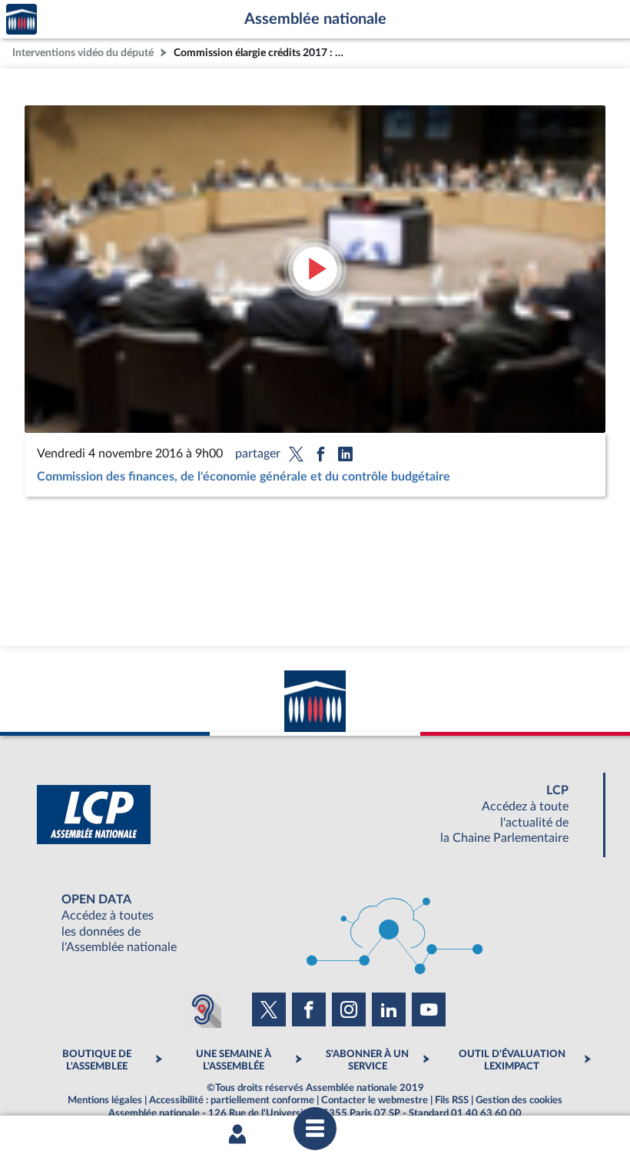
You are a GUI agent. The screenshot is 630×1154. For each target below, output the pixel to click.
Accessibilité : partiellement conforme (231, 1100)
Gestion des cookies (519, 1100)
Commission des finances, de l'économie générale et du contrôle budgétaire (243, 477)
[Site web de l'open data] (315, 923)
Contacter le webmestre (374, 1100)
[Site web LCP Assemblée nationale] (315, 814)
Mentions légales (105, 1100)
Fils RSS (452, 1100)
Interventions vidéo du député (83, 52)
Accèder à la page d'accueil (21, 20)
